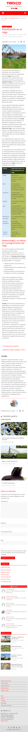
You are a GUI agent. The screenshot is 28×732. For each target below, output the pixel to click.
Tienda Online (4, 683)
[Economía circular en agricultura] (6, 654)
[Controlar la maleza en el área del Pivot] (6, 636)
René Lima (8, 617)
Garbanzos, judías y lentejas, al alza (14, 350)
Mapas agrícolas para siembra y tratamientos (17, 665)
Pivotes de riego (5, 574)
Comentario (5, 501)
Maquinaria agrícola (6, 570)
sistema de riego (19, 36)
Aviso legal (3, 703)
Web (2, 540)
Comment (14, 586)
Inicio (2, 18)
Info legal (3, 700)
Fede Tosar (8, 603)
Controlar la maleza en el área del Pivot (17, 637)
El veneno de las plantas (10, 346)
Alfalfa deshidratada (16, 646)
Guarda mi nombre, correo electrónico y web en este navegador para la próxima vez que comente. (13, 552)
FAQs (2, 696)
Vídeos (2, 698)
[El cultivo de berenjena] (14, 473)
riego (14, 36)
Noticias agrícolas (5, 572)
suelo (3, 38)
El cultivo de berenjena (8, 483)
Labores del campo (5, 567)
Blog (6, 18)
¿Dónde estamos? (5, 685)
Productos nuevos (5, 579)
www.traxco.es (4, 721)
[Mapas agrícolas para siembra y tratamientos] (6, 663)
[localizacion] (1, 711)
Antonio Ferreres (10, 596)
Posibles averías (5, 690)
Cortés (15, 34)
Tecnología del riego (14, 18)
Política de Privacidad (6, 705)
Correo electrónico (6, 532)
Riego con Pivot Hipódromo (9, 461)
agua (11, 36)
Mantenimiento (5, 688)
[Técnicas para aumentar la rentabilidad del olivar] (14, 428)
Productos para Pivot (6, 681)
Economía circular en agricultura (16, 655)
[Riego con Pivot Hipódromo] (14, 452)
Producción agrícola (6, 577)
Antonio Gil (9, 624)
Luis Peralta (9, 589)
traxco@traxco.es (9, 719)
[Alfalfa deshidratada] (6, 645)
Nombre (3, 523)
